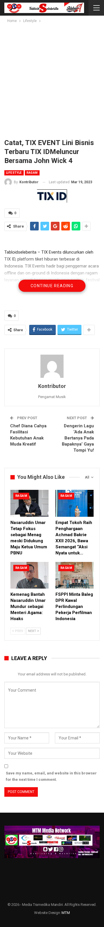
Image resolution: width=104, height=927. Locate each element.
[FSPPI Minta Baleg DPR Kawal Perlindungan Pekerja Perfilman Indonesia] (74, 575)
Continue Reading (52, 285)
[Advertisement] (52, 79)
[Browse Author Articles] (52, 366)
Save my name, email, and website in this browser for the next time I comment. (51, 776)
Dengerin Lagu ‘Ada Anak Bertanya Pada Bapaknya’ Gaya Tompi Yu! (78, 438)
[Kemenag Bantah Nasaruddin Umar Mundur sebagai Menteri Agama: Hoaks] (29, 575)
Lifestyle (14, 172)
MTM (66, 912)
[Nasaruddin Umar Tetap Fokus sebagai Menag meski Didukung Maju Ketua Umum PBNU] (29, 503)
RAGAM (32, 172)
